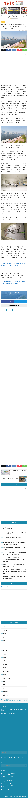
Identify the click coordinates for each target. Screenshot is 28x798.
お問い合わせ (6, 789)
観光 (4, 684)
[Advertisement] (14, 68)
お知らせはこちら (10, 713)
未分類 (4, 674)
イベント (5, 633)
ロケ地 (4, 654)
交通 (4, 661)
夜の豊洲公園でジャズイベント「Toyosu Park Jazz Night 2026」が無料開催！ (14, 543)
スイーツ (5, 643)
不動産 (4, 657)
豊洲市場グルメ (7, 691)
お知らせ (5, 630)
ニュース (5, 650)
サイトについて (7, 783)
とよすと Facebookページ (9, 773)
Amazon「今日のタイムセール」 (10, 587)
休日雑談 (5, 664)
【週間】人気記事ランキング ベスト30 (13, 757)
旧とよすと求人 (7, 671)
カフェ (4, 637)
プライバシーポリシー (8, 785)
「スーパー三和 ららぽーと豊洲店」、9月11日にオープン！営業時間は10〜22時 (15, 533)
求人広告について (7, 788)
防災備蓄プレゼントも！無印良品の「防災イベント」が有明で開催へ (14, 577)
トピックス (5, 647)
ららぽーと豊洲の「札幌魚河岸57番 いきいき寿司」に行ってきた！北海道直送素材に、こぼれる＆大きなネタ (14, 559)
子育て (4, 667)
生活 (4, 681)
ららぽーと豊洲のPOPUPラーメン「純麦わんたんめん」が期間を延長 (14, 528)
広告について (6, 786)
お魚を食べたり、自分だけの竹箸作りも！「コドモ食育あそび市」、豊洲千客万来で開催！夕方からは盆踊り (14, 571)
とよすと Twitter (7, 774)
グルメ (4, 640)
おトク (4, 626)
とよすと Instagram (8, 776)
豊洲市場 (5, 688)
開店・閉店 (5, 695)
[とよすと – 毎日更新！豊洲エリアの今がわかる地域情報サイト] (14, 4)
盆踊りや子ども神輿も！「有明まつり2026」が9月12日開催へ (14, 548)
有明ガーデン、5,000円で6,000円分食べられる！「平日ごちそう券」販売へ (14, 565)
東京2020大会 (6, 678)
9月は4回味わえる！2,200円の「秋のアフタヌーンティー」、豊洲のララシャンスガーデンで (14, 538)
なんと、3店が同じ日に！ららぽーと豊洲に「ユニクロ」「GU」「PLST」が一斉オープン (14, 553)
